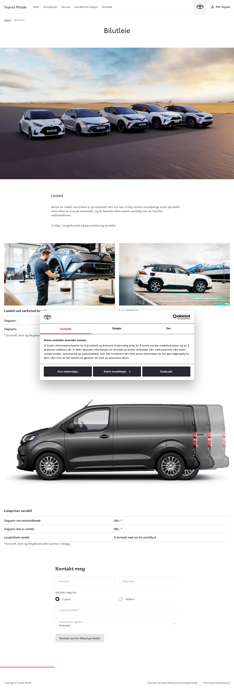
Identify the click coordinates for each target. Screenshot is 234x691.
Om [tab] (168, 328)
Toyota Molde (15, 6)
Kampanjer (50, 7)
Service (65, 7)
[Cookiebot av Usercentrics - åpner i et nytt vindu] (175, 317)
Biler (36, 7)
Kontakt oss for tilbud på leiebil (79, 638)
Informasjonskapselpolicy (216, 682)
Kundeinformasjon (86, 7)
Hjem (7, 20)
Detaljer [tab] (117, 328)
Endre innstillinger (115, 371)
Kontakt (107, 7)
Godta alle (166, 371)
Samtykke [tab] (66, 328)
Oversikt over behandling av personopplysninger (172, 682)
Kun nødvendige (68, 371)
